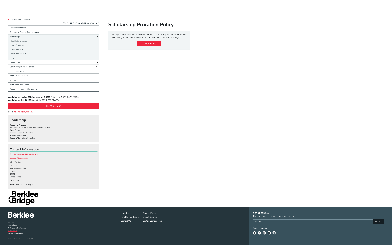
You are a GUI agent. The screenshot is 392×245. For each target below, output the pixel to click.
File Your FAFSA (65, 106)
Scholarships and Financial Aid (81, 23)
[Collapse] (97, 36)
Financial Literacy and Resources (23, 89)
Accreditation (13, 225)
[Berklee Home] (21, 215)
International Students (19, 76)
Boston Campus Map (152, 221)
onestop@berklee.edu (19, 158)
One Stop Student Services (20, 19)
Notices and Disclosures (17, 228)
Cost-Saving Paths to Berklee (22, 67)
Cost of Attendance (18, 27)
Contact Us (126, 221)
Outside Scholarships (19, 41)
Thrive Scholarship (18, 45)
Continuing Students (18, 71)
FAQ (12, 58)
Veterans (13, 80)
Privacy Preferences (15, 234)
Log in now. (149, 43)
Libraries (125, 213)
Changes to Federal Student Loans (24, 32)
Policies (11, 222)
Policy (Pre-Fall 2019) (19, 54)
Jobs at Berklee (150, 217)
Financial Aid (15, 62)
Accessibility (12, 231)
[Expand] (97, 62)
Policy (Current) (17, 49)
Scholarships (15, 36)
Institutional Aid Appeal (20, 85)
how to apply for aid (23, 111)
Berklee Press (149, 213)
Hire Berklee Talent (130, 217)
